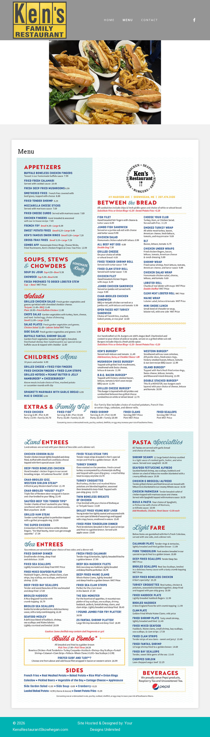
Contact (149, 20)
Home (109, 20)
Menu (128, 20)
